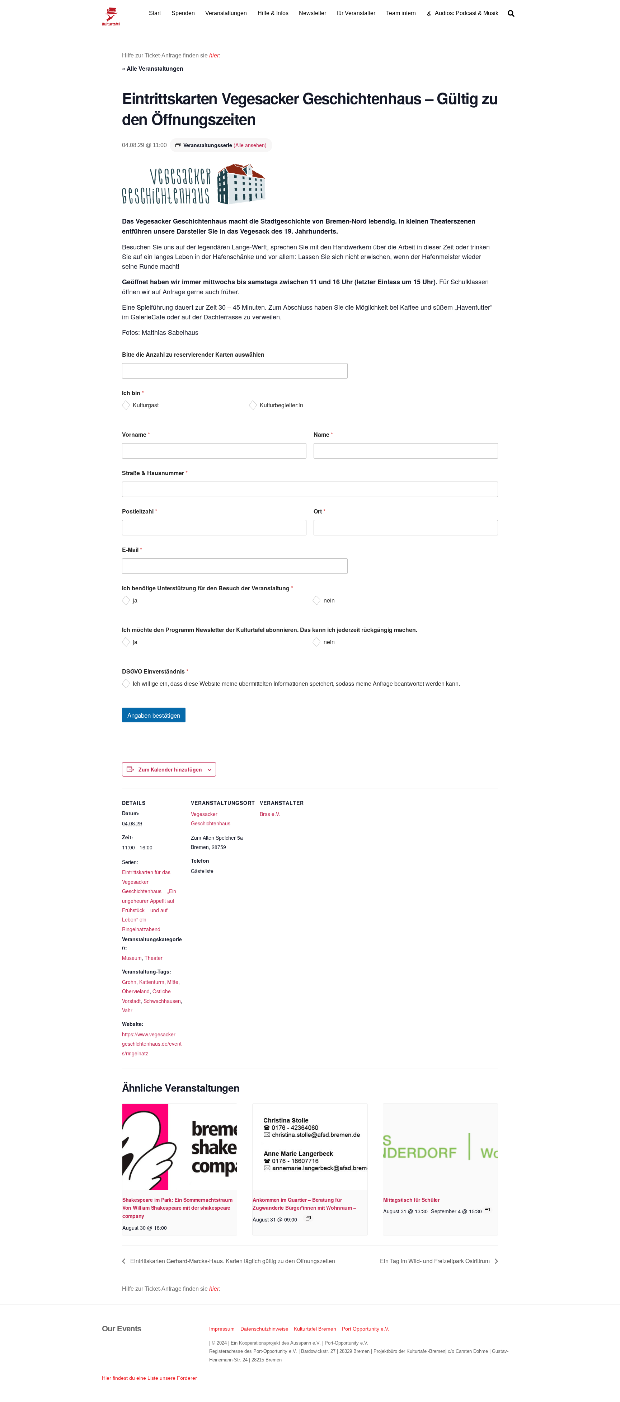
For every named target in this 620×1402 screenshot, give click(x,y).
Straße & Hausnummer (155, 472)
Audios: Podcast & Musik (466, 13)
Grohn (129, 981)
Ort (319, 511)
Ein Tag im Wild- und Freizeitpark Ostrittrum (435, 1261)
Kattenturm (151, 981)
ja (135, 600)
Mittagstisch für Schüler (411, 1199)
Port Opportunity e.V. (365, 1329)
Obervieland (136, 991)
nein (329, 600)
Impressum (222, 1329)
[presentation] (179, 1147)
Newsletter (312, 13)
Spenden (183, 13)
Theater (154, 957)
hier (214, 55)
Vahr (127, 1010)
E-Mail (132, 549)
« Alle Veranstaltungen (152, 68)
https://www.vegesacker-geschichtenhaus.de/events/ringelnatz (152, 1044)
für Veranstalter (356, 13)
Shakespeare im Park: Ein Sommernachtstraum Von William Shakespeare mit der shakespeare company (177, 1207)
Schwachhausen (162, 1000)
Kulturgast (146, 405)
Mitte (172, 981)
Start (155, 13)
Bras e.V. (270, 813)
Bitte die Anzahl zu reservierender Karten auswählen (193, 354)
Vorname (136, 434)
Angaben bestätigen (153, 715)
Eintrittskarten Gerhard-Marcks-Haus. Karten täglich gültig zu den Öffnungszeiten (232, 1261)
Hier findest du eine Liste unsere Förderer (149, 1378)
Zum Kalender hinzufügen (170, 769)
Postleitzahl (139, 511)
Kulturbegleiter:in (281, 405)
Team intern (401, 13)
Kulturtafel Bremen (315, 1329)
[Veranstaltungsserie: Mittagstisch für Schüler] (487, 1210)
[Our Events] (111, 22)
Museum (132, 957)
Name (323, 434)
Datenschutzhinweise (264, 1329)
